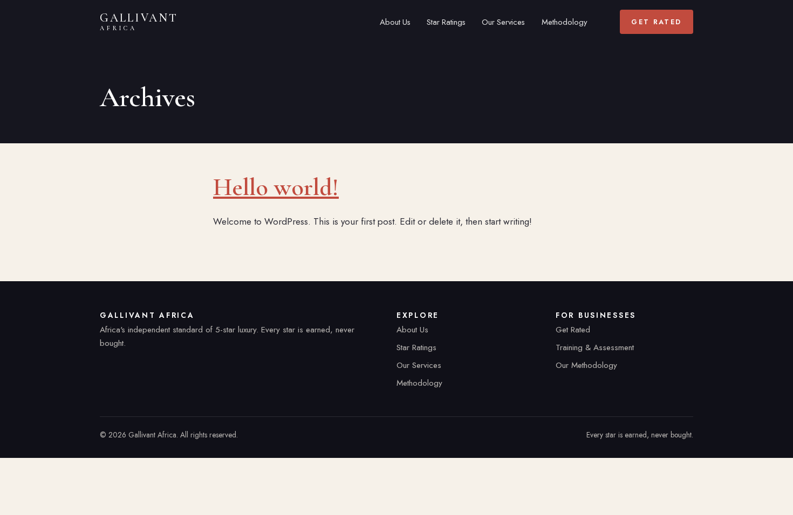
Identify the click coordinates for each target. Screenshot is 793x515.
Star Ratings (446, 22)
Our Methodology (586, 365)
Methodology (564, 22)
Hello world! (276, 187)
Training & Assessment (595, 347)
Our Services (503, 22)
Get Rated (656, 22)
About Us (395, 22)
